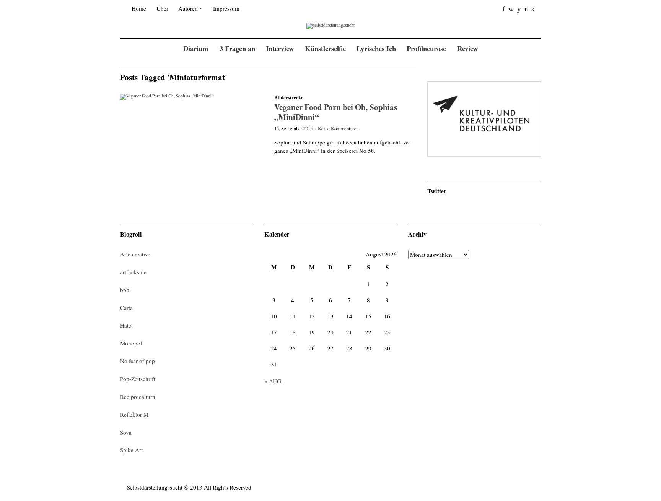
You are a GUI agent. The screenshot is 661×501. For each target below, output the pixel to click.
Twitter (436, 191)
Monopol (131, 343)
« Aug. (273, 381)
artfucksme (133, 272)
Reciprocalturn (137, 396)
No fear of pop (137, 361)
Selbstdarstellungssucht (154, 487)
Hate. (126, 325)
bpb (124, 289)
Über (162, 8)
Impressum (226, 8)
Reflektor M (134, 414)
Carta (126, 307)
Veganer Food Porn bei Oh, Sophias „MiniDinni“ (335, 112)
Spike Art (131, 450)
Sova (126, 432)
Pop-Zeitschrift (137, 379)
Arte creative (135, 254)
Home (139, 8)
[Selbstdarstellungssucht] (330, 25)
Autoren (188, 8)
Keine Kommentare (337, 128)
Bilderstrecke (288, 97)
